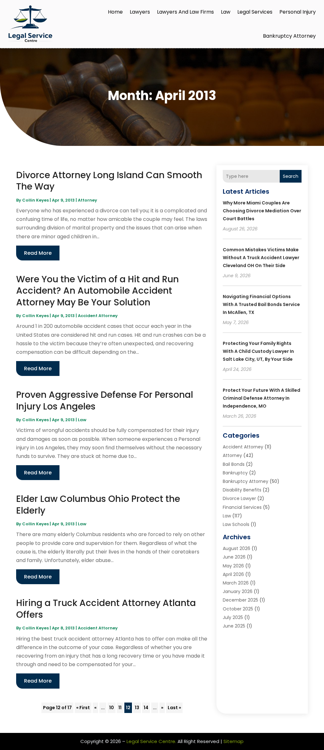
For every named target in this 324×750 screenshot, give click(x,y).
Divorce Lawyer (239, 498)
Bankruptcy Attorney (289, 36)
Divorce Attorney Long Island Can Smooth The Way (109, 181)
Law (225, 12)
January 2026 (237, 591)
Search (290, 176)
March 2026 (236, 583)
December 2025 (240, 600)
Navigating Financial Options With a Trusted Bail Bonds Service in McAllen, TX (261, 304)
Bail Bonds (234, 464)
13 (137, 707)
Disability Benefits (242, 490)
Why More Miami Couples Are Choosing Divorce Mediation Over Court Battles (262, 211)
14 (146, 707)
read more (38, 253)
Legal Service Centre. (151, 741)
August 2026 (236, 548)
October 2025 (238, 609)
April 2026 (233, 574)
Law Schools (236, 524)
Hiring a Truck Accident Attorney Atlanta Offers (106, 609)
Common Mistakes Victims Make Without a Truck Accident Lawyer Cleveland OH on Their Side (261, 258)
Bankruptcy (235, 473)
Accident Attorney (98, 316)
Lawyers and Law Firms (185, 12)
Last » (174, 707)
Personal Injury (297, 12)
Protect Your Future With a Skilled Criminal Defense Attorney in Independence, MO (261, 398)
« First (83, 707)
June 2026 (234, 557)
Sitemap (233, 741)
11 (120, 707)
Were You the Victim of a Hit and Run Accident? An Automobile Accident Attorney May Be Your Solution (97, 291)
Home (115, 12)
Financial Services (242, 507)
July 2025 (233, 617)
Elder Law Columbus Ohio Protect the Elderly (98, 504)
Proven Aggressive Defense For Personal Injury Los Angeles (104, 400)
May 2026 (233, 566)
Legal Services (254, 12)
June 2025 (234, 626)
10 (111, 707)
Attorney (87, 200)
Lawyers (140, 12)
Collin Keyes (35, 200)
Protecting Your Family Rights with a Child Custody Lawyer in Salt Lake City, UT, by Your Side (258, 351)
